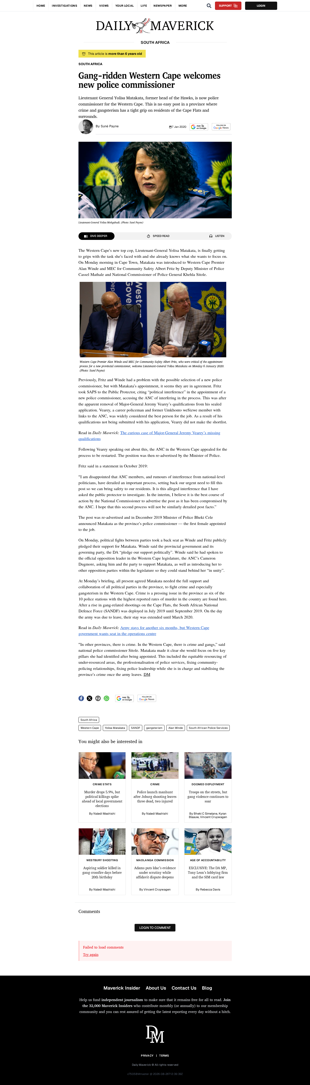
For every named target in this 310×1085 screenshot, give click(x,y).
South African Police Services (208, 728)
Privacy (147, 1055)
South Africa (89, 720)
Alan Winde (175, 728)
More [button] (183, 6)
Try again (90, 954)
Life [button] (144, 6)
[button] (199, 126)
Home (40, 6)
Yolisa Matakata (115, 728)
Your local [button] (124, 6)
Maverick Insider (121, 988)
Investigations (64, 6)
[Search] (209, 5)
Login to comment (155, 928)
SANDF (135, 728)
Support (225, 6)
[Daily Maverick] (155, 26)
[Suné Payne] (85, 126)
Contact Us (184, 988)
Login (261, 6)
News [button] (88, 6)
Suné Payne (110, 126)
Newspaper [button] (163, 6)
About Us (156, 988)
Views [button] (104, 6)
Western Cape (90, 728)
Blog (207, 988)
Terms (164, 1055)
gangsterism (154, 728)
